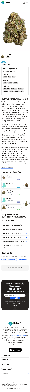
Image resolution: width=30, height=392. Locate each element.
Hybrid (13, 317)
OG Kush (10, 106)
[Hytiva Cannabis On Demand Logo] (7, 3)
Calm (5, 82)
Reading (11, 91)
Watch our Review (7, 167)
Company (5, 374)
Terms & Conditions (11, 388)
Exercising (20, 88)
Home (3, 317)
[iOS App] (15, 350)
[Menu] (28, 2)
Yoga (22, 91)
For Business (6, 360)
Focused (10, 82)
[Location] (20, 2)
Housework (13, 88)
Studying (17, 91)
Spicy (13, 76)
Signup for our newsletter (15, 291)
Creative (15, 82)
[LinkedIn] (16, 344)
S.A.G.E (3, 108)
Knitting (6, 91)
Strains (8, 317)
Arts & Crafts (7, 88)
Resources (5, 355)
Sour (9, 76)
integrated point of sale (19, 335)
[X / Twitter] (13, 344)
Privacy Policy (20, 388)
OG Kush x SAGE (10, 71)
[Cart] (24, 2)
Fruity (5, 76)
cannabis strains (13, 334)
